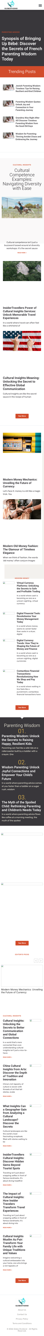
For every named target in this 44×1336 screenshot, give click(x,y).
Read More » (22, 253)
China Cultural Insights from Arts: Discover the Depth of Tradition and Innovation (15, 1073)
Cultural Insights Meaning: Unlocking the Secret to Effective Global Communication (21, 383)
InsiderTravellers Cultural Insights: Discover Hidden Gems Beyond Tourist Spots (13, 1161)
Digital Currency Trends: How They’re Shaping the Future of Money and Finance (28, 645)
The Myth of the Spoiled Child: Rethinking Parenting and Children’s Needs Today (21, 806)
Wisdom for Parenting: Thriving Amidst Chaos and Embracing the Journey (28, 136)
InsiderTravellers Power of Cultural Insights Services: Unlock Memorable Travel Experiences (19, 313)
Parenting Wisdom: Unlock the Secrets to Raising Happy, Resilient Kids (20, 740)
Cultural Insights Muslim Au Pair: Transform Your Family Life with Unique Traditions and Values (14, 1244)
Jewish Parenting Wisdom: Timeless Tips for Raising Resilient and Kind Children (28, 88)
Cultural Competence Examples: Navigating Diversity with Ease (22, 179)
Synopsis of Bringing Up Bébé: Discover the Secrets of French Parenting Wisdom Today (22, 48)
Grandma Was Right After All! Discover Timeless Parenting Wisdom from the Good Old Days (27, 122)
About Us (22, 1310)
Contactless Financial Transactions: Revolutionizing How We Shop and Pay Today (28, 676)
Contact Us (22, 1314)
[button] (40, 5)
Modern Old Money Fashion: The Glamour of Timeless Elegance (20, 549)
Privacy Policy (22, 1319)
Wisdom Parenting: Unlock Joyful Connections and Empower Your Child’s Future (20, 773)
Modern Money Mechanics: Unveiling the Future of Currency (20, 483)
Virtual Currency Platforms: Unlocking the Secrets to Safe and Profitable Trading (28, 587)
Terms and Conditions (22, 1323)
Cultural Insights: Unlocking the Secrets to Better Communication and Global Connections (13, 1029)
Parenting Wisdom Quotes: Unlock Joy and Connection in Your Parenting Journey (28, 106)
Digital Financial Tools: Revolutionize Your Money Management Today (28, 618)
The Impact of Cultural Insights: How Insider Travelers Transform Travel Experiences (14, 1202)
